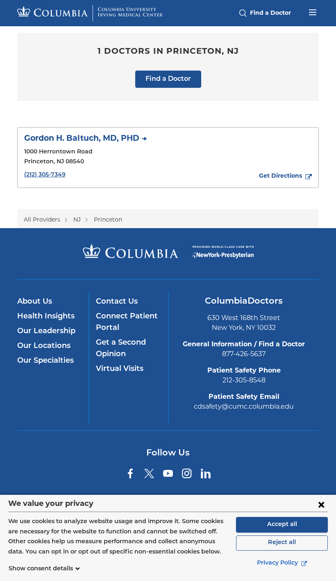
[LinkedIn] (206, 473)
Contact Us (117, 302)
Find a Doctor (168, 79)
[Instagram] (187, 473)
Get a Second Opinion (121, 348)
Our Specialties (45, 361)
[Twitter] (149, 473)
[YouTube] (168, 473)
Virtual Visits (119, 369)
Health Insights (46, 316)
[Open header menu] (312, 11)
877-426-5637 (244, 354)
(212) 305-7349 (45, 175)
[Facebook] (130, 473)
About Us (34, 302)
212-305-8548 (244, 380)
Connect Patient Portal (127, 322)
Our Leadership (46, 331)
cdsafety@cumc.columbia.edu (244, 407)
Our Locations (43, 346)
